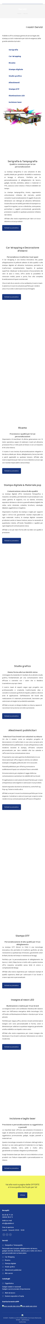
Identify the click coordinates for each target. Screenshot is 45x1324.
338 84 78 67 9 (7, 1217)
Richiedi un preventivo (11, 228)
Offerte (22, 1195)
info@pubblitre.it (8, 1223)
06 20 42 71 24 (7, 1215)
